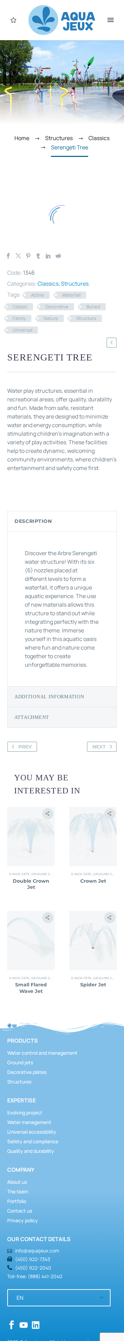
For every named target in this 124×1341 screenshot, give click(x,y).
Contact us (19, 1210)
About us (17, 1182)
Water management (29, 1122)
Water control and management (42, 1053)
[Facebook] (8, 256)
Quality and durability (30, 1151)
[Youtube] (23, 1325)
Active (37, 295)
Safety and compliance (32, 1141)
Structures (75, 283)
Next (99, 747)
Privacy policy (22, 1220)
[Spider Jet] (93, 940)
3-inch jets (19, 874)
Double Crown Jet (31, 884)
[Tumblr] (38, 256)
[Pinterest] (28, 256)
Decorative (57, 306)
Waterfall (71, 295)
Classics (48, 283)
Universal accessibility (31, 1131)
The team (17, 1191)
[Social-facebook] (11, 1325)
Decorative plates (26, 1072)
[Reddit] (58, 256)
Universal (22, 330)
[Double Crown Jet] (31, 836)
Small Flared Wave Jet (31, 988)
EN (20, 1298)
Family (19, 318)
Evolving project (24, 1112)
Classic (20, 306)
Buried (93, 306)
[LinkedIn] (48, 256)
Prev (25, 747)
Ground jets (43, 874)
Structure (86, 318)
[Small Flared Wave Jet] (31, 940)
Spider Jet (93, 985)
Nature (51, 318)
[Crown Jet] (93, 836)
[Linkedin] (35, 1325)
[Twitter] (18, 256)
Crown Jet (93, 881)
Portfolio (16, 1201)
